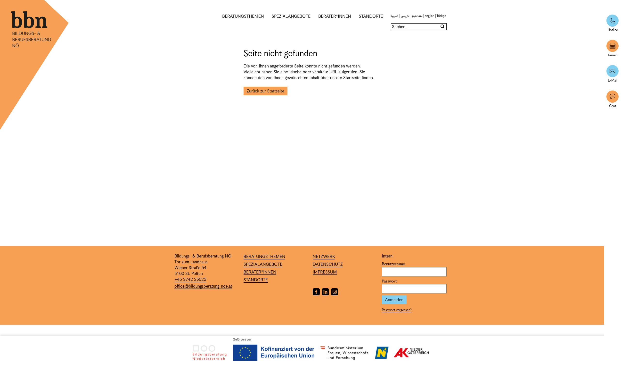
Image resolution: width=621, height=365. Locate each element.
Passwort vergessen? (397, 310)
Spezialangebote (291, 16)
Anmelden (394, 300)
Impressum (325, 272)
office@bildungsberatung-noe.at (203, 286)
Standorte (371, 16)
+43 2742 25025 (190, 279)
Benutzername (393, 264)
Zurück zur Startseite (265, 91)
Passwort (389, 281)
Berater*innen (334, 16)
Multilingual (417, 16)
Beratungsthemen (243, 16)
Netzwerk (324, 256)
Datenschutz (328, 264)
